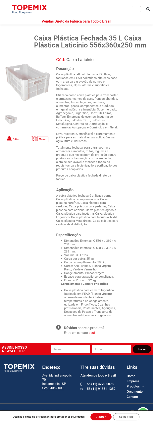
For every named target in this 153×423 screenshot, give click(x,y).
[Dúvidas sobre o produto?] (58, 327)
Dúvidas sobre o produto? (84, 328)
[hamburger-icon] (136, 9)
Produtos (133, 386)
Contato (132, 397)
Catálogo (14, 135)
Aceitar (101, 417)
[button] (148, 9)
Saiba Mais (126, 417)
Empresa (133, 381)
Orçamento (135, 391)
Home (131, 376)
